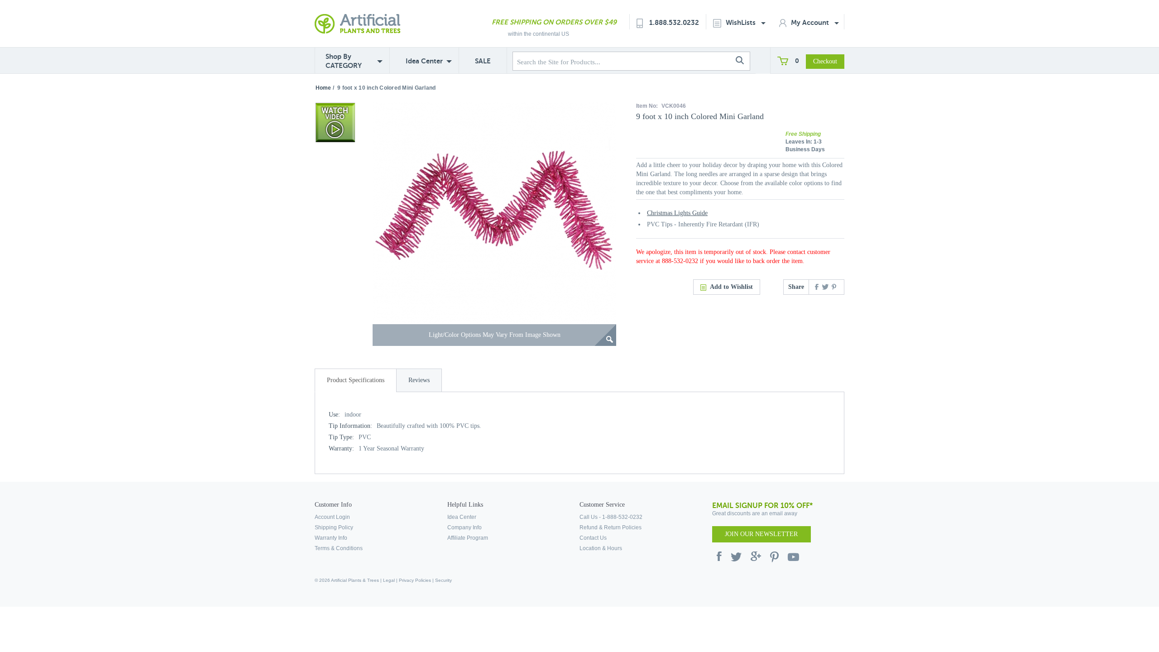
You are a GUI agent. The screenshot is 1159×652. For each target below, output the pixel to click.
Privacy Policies (415, 580)
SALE (483, 61)
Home (323, 88)
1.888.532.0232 (674, 22)
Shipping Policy (334, 527)
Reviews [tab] (419, 380)
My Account (811, 22)
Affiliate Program (467, 538)
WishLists (741, 22)
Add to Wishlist (731, 286)
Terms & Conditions (339, 548)
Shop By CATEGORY (344, 61)
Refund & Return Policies (611, 527)
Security (443, 580)
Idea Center (424, 61)
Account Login (332, 517)
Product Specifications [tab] (355, 380)
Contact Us (593, 538)
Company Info (464, 527)
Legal (389, 580)
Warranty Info (331, 538)
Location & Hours (601, 548)
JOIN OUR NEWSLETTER (761, 534)
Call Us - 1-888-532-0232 (611, 517)
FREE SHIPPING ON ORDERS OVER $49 (554, 22)
